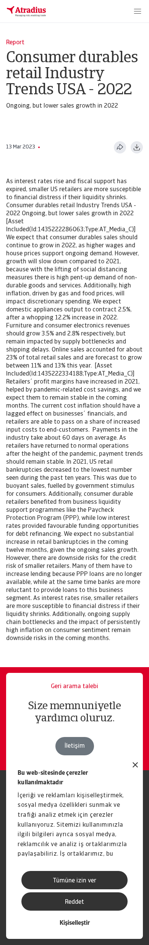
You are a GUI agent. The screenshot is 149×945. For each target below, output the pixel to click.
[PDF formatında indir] (137, 147)
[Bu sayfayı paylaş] (120, 147)
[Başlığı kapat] (135, 765)
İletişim (75, 746)
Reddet (74, 902)
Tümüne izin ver (74, 881)
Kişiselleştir (75, 923)
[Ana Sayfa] (26, 11)
